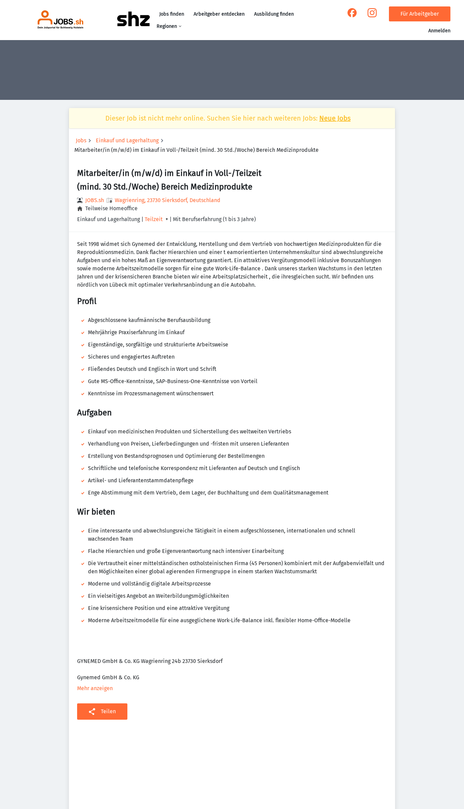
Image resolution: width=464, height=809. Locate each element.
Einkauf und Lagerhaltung (127, 140)
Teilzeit (154, 219)
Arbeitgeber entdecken (219, 14)
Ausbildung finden (274, 14)
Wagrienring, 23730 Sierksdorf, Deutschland (167, 200)
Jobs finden (171, 14)
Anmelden (439, 31)
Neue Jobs (335, 118)
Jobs (81, 140)
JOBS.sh (94, 200)
